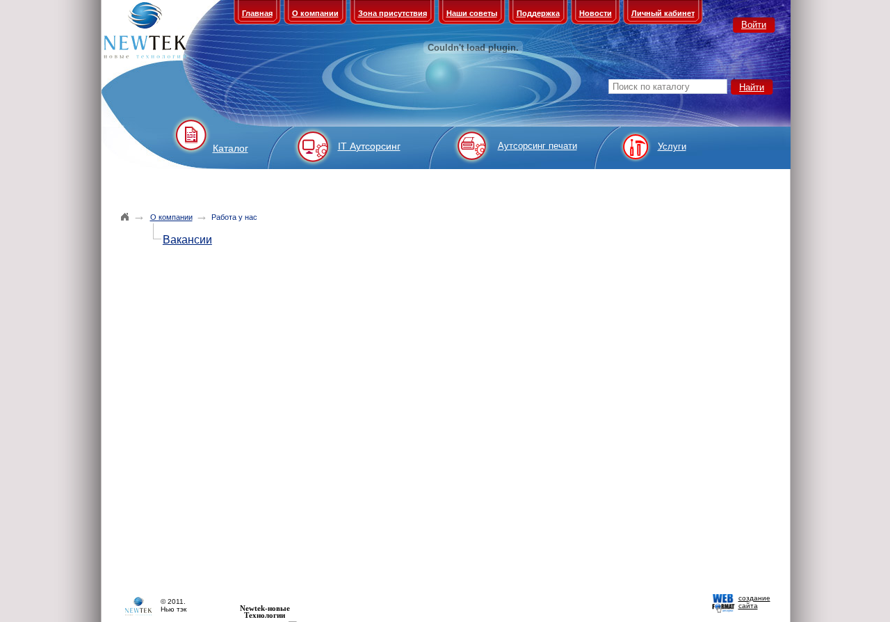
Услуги (672, 146)
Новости (595, 13)
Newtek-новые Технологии (265, 611)
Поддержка (538, 13)
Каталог (230, 148)
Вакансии (187, 240)
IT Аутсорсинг (369, 146)
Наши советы (471, 13)
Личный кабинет (663, 13)
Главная (257, 13)
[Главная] (125, 216)
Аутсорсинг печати (537, 146)
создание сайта (754, 601)
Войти (753, 24)
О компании (315, 13)
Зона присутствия (392, 13)
